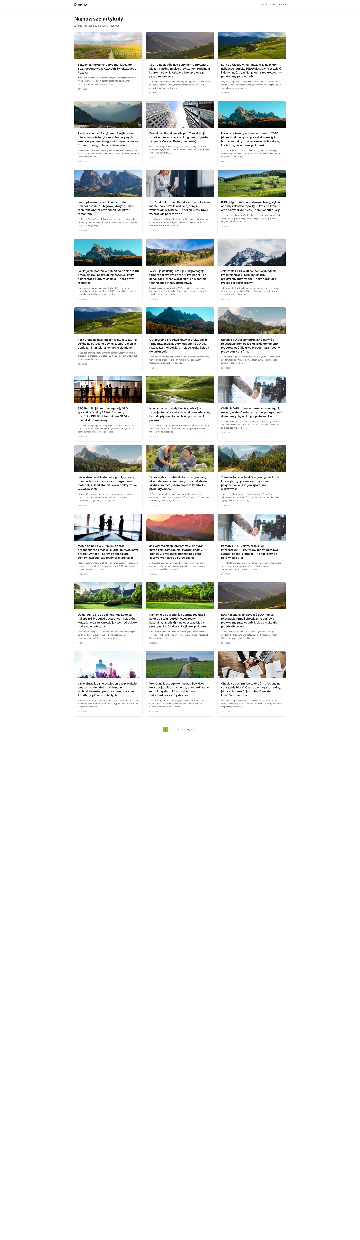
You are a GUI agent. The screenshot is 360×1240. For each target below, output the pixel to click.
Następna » (190, 729)
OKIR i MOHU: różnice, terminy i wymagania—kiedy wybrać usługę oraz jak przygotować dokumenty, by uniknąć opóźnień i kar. (251, 412)
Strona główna (278, 4)
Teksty (263, 4)
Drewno (80, 4)
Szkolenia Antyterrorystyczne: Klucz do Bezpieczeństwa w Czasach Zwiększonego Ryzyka (107, 68)
